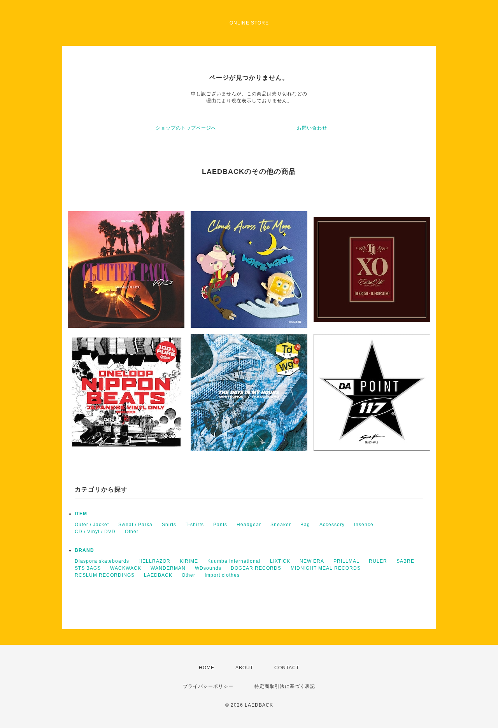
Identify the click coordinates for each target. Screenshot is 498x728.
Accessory (332, 524)
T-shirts (195, 524)
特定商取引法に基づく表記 (284, 686)
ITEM (81, 513)
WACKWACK (125, 568)
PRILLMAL (346, 561)
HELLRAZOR (154, 561)
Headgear (249, 524)
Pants (220, 524)
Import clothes (222, 575)
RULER (378, 561)
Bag (305, 524)
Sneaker (280, 524)
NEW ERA (312, 561)
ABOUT (244, 667)
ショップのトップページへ (186, 128)
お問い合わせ (312, 128)
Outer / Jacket (92, 524)
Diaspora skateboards (102, 561)
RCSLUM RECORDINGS (105, 575)
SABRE (405, 561)
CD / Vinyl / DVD (95, 531)
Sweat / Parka (135, 524)
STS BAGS (88, 568)
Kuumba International (234, 561)
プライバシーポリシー (208, 686)
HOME (206, 667)
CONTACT (286, 667)
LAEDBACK (158, 575)
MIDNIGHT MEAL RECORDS (326, 568)
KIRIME (189, 561)
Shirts (169, 524)
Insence (364, 524)
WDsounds (208, 568)
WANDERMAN (168, 568)
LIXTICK (280, 561)
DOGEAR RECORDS (256, 568)
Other (132, 531)
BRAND (84, 550)
